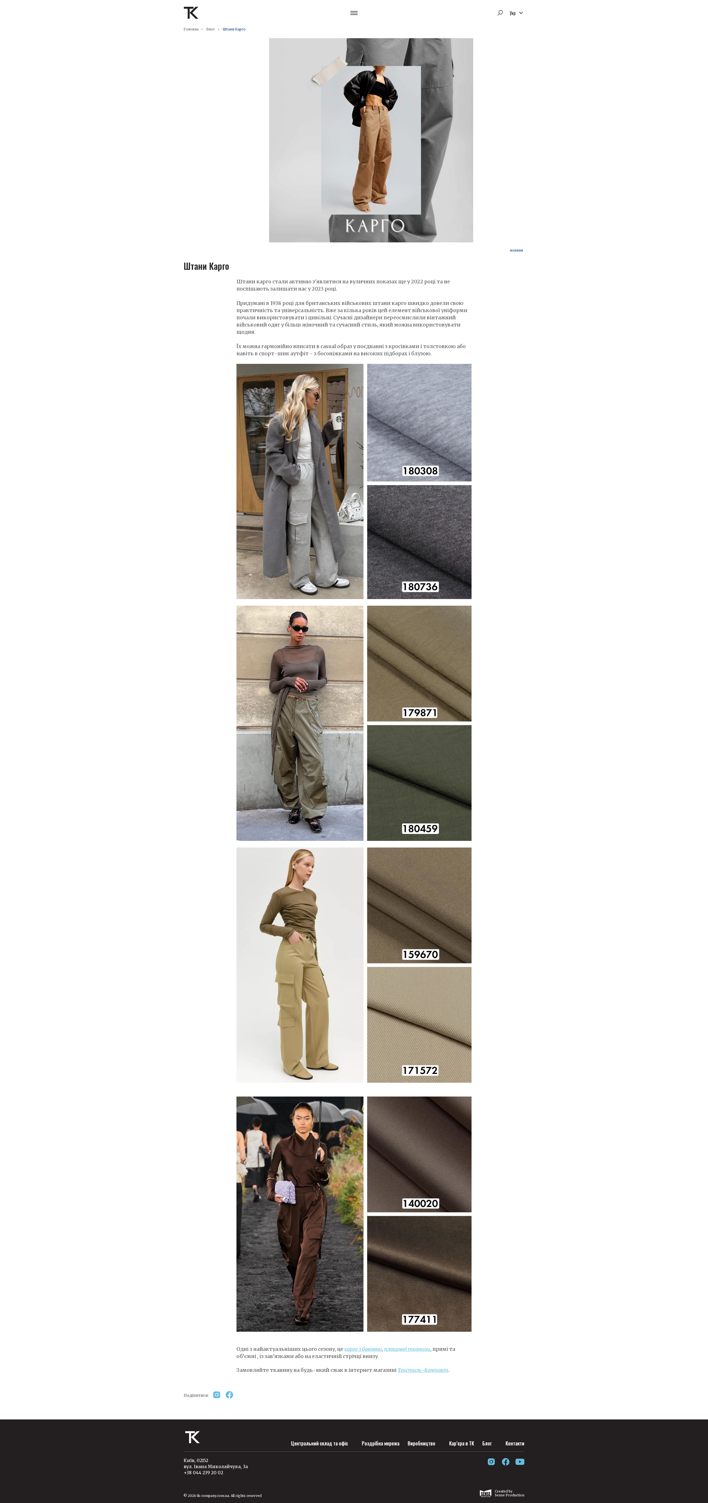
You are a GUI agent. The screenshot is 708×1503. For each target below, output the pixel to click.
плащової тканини (407, 1349)
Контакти (515, 1443)
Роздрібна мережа (380, 1443)
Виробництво (421, 1443)
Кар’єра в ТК (461, 1443)
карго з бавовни (363, 1349)
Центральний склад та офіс (319, 1443)
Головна (191, 29)
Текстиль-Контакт (423, 1370)
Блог (210, 29)
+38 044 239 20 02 (203, 1472)
